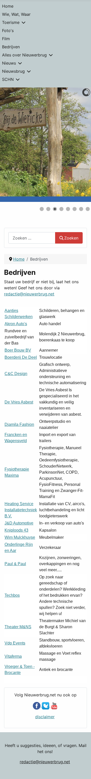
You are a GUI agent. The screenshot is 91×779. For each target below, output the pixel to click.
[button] (76, 145)
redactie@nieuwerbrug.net (29, 293)
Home (7, 6)
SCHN (8, 79)
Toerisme (10, 22)
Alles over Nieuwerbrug (24, 54)
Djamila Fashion (19, 424)
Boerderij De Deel (21, 357)
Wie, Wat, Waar (16, 14)
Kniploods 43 (16, 530)
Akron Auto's (16, 324)
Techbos (12, 595)
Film (6, 38)
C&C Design (16, 373)
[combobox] (31, 238)
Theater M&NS (18, 627)
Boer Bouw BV (18, 350)
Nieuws (9, 63)
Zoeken (71, 238)
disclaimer (45, 716)
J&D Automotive (19, 523)
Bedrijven (11, 46)
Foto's (8, 30)
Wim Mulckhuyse (20, 537)
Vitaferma (13, 656)
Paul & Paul (15, 564)
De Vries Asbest (19, 402)
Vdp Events (15, 643)
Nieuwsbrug (13, 71)
